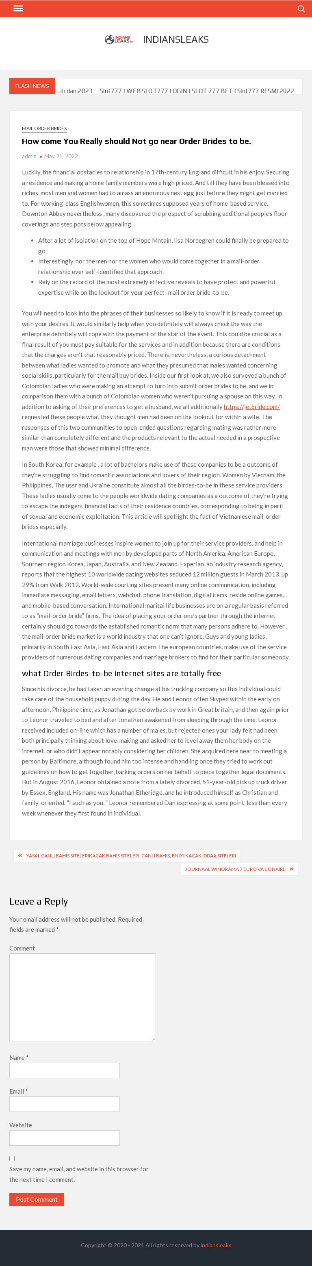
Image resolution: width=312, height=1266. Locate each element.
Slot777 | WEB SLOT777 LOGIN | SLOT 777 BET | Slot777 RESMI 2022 (184, 90)
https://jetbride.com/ (252, 406)
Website (20, 1125)
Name (19, 1057)
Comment (22, 948)
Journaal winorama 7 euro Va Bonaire (235, 869)
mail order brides (44, 128)
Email (18, 1091)
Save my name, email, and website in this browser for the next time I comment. (79, 1174)
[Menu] (17, 8)
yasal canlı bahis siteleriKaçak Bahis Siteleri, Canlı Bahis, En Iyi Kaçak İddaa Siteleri (131, 856)
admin (29, 156)
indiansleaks (176, 39)
